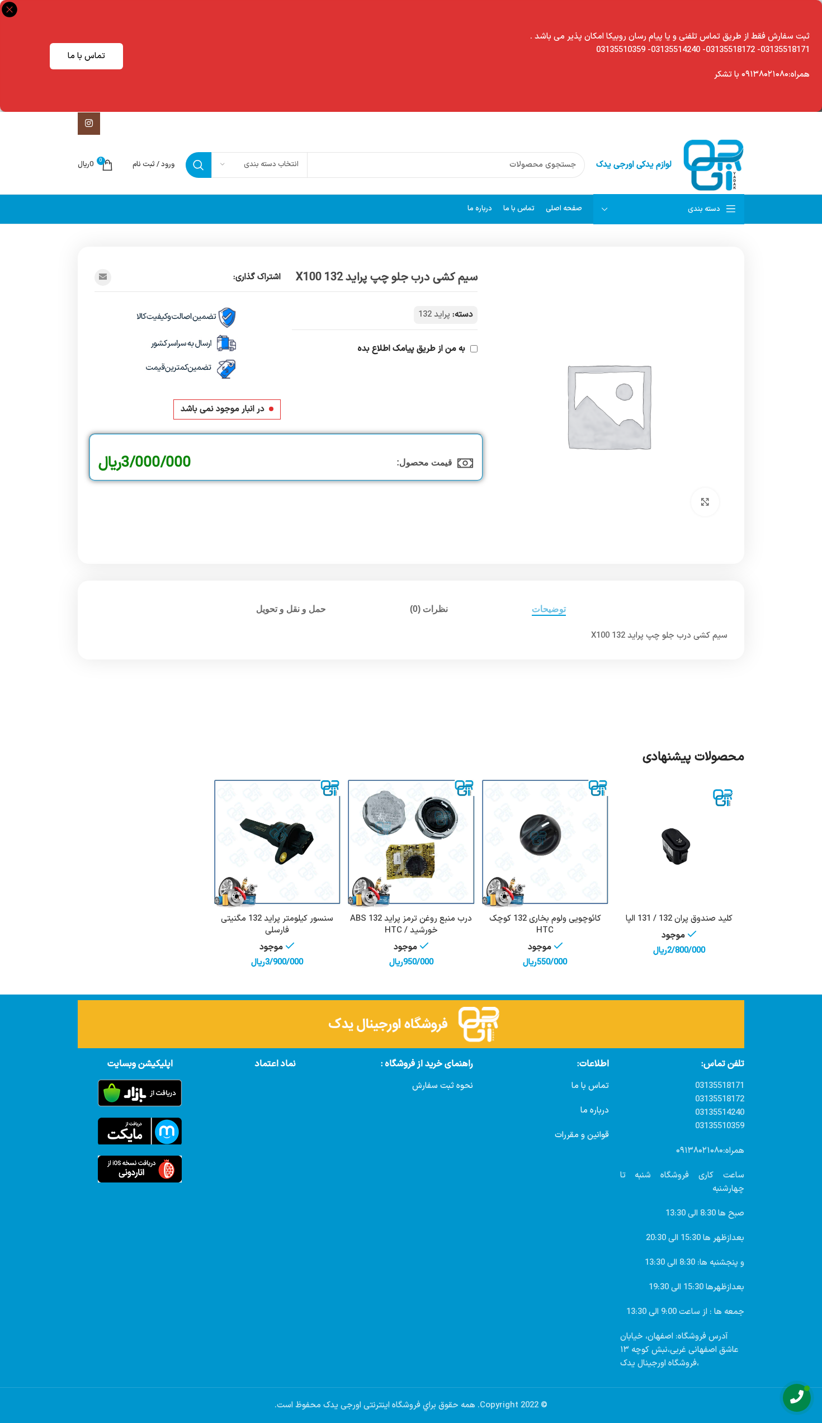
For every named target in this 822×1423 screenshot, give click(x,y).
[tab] (549, 608)
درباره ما (594, 1110)
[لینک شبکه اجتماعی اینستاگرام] (89, 123)
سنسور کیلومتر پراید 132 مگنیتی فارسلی (277, 924)
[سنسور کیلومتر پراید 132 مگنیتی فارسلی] (277, 843)
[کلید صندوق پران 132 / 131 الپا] (678, 843)
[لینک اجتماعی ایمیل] (103, 277)
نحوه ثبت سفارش (442, 1086)
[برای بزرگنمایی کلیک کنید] (705, 502)
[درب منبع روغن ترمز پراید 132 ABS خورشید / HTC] (411, 843)
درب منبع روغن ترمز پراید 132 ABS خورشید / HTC (411, 924)
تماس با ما (86, 56)
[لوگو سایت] (713, 164)
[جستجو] (198, 165)
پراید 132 (434, 314)
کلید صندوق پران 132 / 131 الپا (679, 918)
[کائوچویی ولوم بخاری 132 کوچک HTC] (545, 843)
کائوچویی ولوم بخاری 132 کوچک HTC (545, 924)
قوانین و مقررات (582, 1135)
